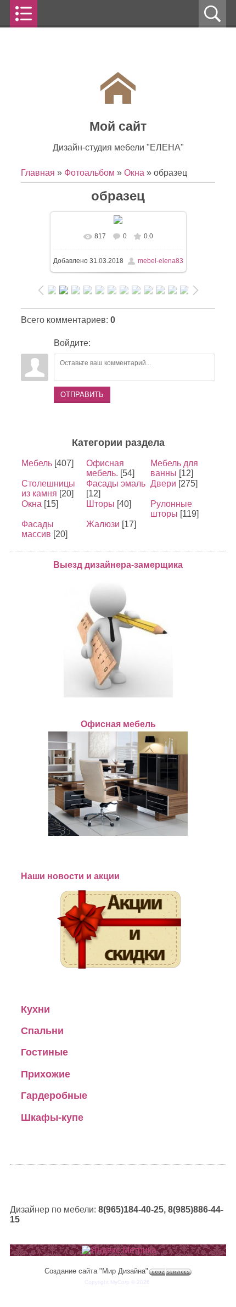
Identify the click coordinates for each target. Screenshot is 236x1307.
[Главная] (118, 100)
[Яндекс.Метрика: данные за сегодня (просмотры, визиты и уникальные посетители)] (119, 1250)
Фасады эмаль (115, 483)
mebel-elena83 (160, 261)
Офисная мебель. (105, 468)
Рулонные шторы (171, 508)
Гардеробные (54, 1095)
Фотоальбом (89, 172)
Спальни (42, 1030)
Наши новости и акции (70, 876)
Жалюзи (103, 524)
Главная (38, 172)
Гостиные (44, 1052)
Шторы (100, 504)
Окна (134, 172)
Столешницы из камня (48, 488)
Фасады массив (37, 529)
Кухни (35, 1009)
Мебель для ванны (174, 468)
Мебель (36, 463)
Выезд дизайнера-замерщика (118, 564)
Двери (163, 483)
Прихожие (45, 1074)
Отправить (82, 394)
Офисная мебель (118, 724)
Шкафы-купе (52, 1117)
